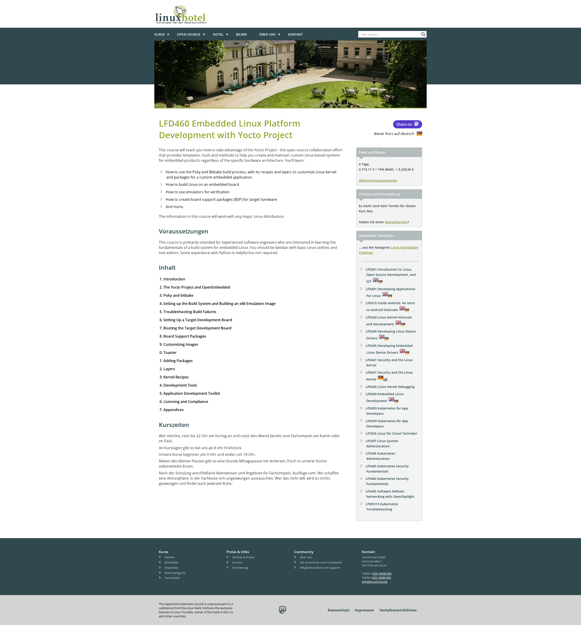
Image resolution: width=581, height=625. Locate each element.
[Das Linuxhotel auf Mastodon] (283, 610)
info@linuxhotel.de (374, 582)
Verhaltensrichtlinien (398, 610)
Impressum (364, 610)
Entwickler (171, 562)
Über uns (267, 34)
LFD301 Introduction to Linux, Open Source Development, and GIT (391, 275)
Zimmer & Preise (243, 557)
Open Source (188, 34)
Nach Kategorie (175, 573)
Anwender (171, 568)
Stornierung (240, 568)
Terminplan (172, 578)
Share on (404, 124)
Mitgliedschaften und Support (320, 568)
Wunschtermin (396, 222)
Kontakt (295, 34)
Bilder (241, 34)
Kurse (159, 34)
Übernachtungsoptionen (378, 180)
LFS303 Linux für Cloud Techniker (391, 433)
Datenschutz (338, 610)
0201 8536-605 (381, 578)
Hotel (218, 34)
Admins (170, 557)
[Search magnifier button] (423, 34)
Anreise (237, 562)
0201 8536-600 (381, 573)
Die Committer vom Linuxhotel (321, 562)
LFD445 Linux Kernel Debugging (390, 387)
